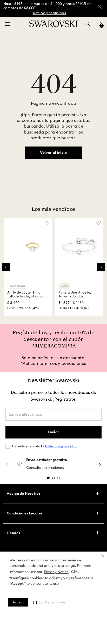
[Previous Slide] (6, 267)
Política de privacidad (61, 446)
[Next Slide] (101, 267)
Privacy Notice (56, 572)
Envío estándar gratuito (46, 460)
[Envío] (19, 464)
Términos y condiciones (49, 13)
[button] (103, 556)
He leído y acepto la (44, 446)
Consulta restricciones (45, 468)
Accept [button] (18, 602)
